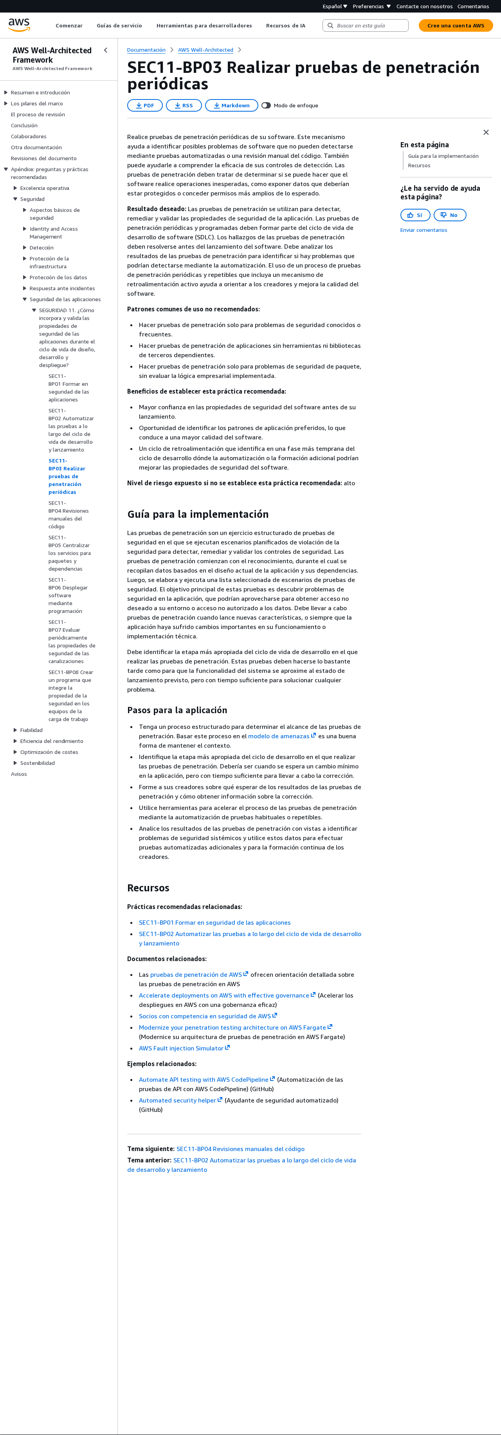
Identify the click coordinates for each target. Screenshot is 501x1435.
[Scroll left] (49, 25)
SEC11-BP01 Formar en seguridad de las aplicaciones (215, 922)
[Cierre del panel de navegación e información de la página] (486, 132)
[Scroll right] (311, 25)
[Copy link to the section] (121, 514)
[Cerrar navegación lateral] (105, 50)
